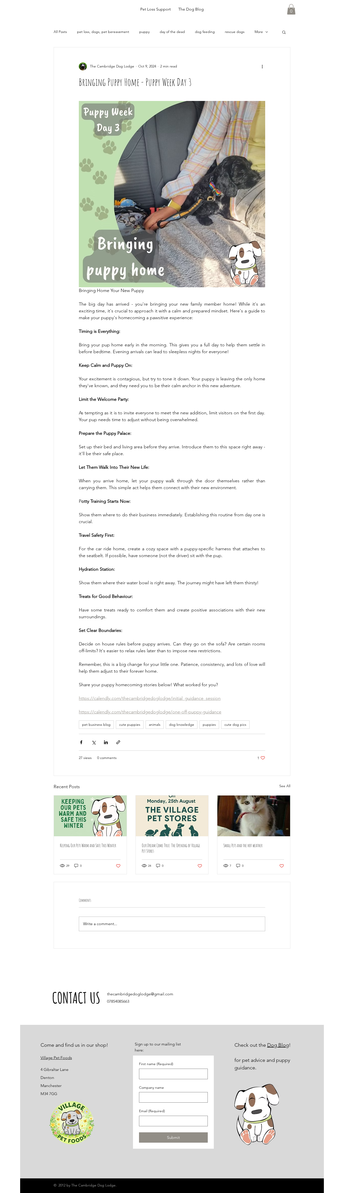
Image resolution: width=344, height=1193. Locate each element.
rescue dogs (235, 31)
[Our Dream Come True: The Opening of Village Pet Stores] (172, 816)
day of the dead (172, 31)
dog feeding (205, 31)
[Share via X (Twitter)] (93, 742)
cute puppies (129, 724)
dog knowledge (181, 724)
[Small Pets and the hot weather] (253, 816)
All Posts (60, 31)
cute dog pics (235, 724)
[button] (291, 9)
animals (154, 724)
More (259, 31)
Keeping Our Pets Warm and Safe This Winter (88, 845)
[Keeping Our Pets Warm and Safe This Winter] (90, 816)
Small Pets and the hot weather (242, 845)
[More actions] (262, 66)
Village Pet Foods (56, 1057)
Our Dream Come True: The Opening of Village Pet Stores (171, 848)
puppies (209, 724)
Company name (151, 1087)
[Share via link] (118, 742)
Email (152, 1111)
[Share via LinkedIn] (106, 742)
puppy (144, 31)
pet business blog (96, 724)
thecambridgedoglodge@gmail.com (140, 994)
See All (284, 786)
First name (156, 1064)
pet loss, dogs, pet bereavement (103, 31)
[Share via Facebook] (81, 742)
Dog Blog (278, 1045)
